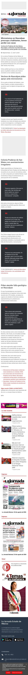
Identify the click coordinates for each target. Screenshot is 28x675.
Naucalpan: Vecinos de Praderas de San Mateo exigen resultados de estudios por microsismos (14, 383)
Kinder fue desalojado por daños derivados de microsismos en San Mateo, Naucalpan (13, 130)
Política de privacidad (17, 672)
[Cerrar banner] (26, 665)
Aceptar (8, 672)
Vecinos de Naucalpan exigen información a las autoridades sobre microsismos (13, 271)
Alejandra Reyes (6, 52)
